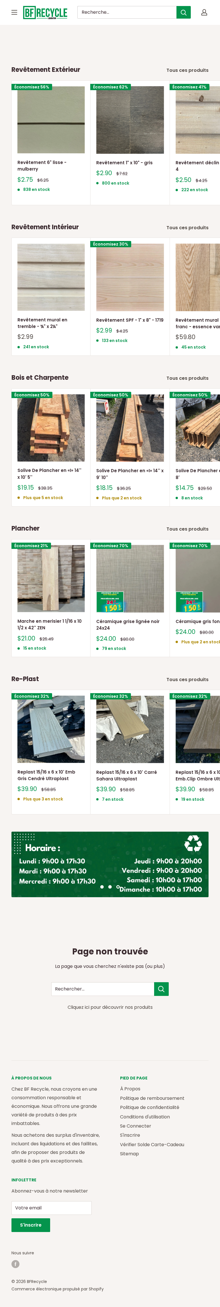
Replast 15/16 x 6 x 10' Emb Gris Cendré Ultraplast (46, 775)
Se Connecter (135, 1126)
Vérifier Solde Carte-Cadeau (152, 1144)
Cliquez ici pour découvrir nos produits (110, 1007)
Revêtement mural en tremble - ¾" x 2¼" (42, 323)
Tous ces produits (188, 70)
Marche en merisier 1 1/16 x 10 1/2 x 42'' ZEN (49, 624)
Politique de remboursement (152, 1098)
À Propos (130, 1088)
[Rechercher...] (161, 989)
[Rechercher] (183, 12)
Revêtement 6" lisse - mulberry (41, 165)
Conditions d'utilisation (145, 1117)
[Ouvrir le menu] (14, 12)
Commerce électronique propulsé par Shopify (57, 1289)
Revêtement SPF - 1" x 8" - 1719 (130, 320)
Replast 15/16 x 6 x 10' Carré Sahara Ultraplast (126, 775)
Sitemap (129, 1153)
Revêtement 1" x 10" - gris (124, 163)
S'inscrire (130, 1135)
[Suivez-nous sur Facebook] (15, 1264)
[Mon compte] (204, 12)
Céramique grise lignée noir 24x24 (128, 624)
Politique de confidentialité (149, 1107)
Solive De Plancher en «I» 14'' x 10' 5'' (49, 473)
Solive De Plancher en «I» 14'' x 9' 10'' (130, 474)
